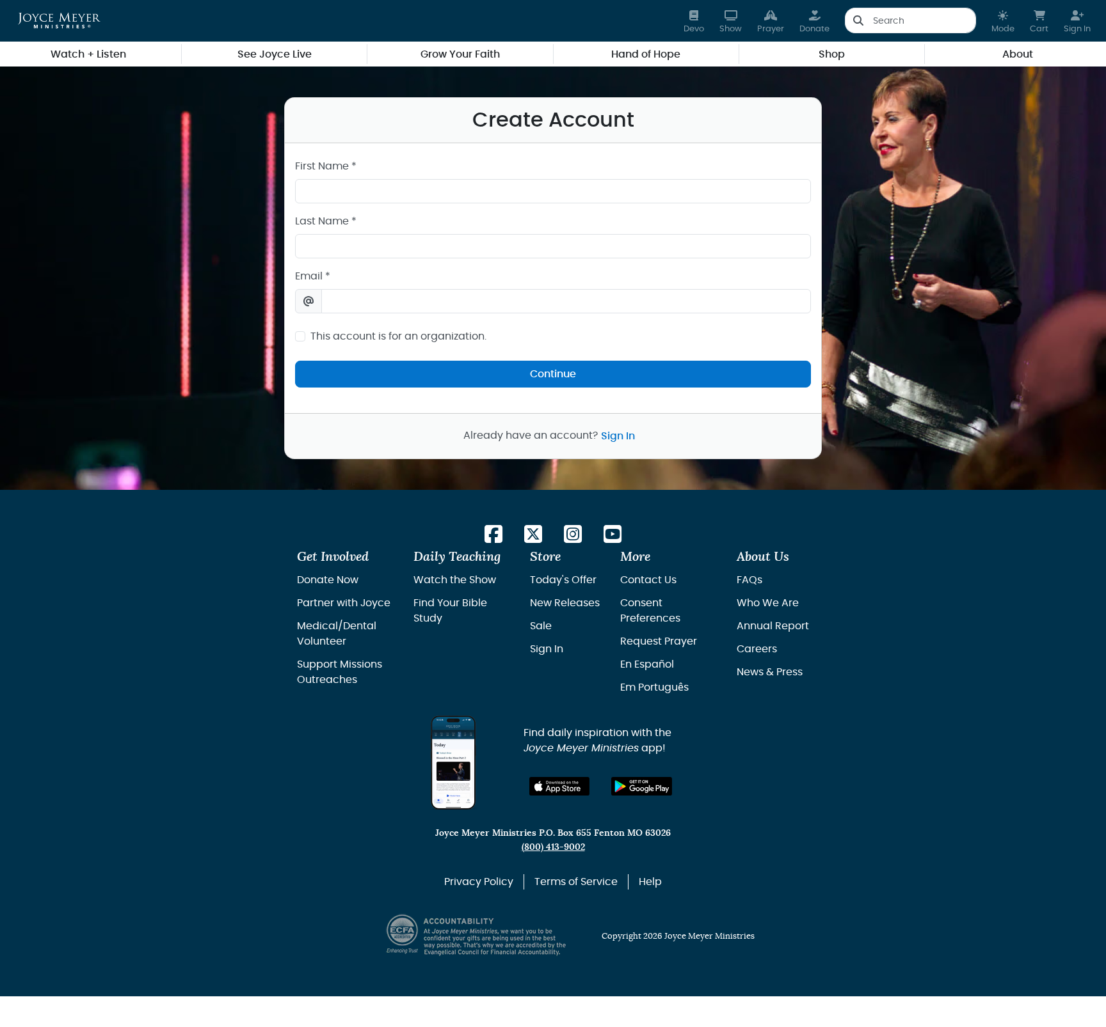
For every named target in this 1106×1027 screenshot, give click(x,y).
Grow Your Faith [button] (460, 54)
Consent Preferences (650, 610)
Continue (553, 374)
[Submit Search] (858, 20)
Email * (312, 276)
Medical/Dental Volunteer (336, 634)
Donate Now (327, 580)
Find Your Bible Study (450, 610)
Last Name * (326, 221)
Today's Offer (563, 580)
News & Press (770, 672)
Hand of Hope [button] (645, 54)
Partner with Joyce (343, 603)
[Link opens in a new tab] (493, 535)
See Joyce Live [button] (274, 54)
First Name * (326, 166)
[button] (1002, 20)
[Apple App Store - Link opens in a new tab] (560, 786)
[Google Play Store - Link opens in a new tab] (641, 786)
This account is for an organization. (398, 336)
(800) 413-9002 (553, 847)
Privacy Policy (478, 882)
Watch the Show (454, 580)
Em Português (654, 687)
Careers (757, 649)
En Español (647, 664)
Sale (541, 626)
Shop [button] (832, 54)
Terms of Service (576, 882)
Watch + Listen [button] (88, 54)
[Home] (59, 20)
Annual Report (773, 626)
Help (650, 882)
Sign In (618, 436)
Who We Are (768, 603)
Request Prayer (658, 641)
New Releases (565, 603)
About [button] (1017, 54)
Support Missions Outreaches (339, 672)
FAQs (749, 580)
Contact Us (648, 580)
